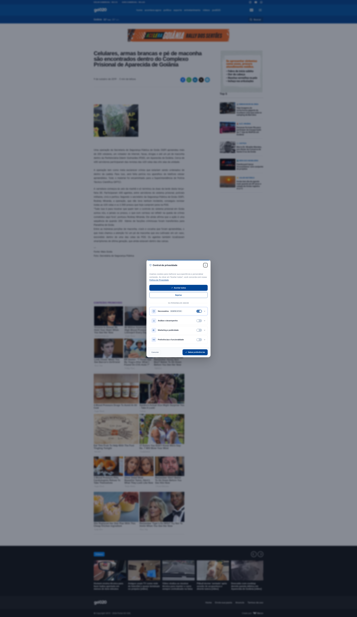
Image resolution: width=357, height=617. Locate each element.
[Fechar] (205, 265)
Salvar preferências (196, 352)
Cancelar (155, 352)
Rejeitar (178, 295)
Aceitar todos (180, 288)
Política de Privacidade (159, 280)
